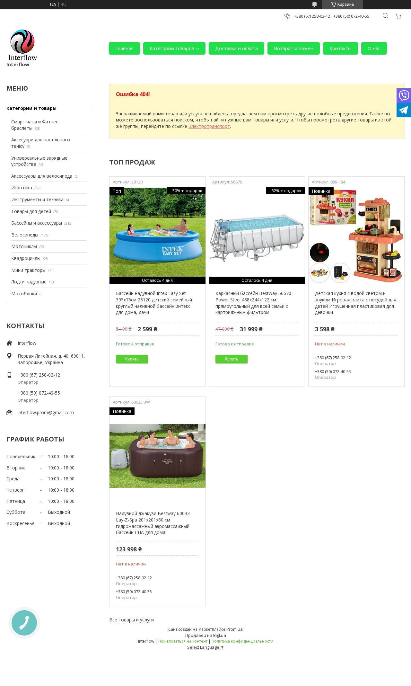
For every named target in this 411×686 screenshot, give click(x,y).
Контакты (340, 48)
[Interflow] (22, 45)
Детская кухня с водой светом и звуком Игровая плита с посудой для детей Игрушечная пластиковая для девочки (355, 302)
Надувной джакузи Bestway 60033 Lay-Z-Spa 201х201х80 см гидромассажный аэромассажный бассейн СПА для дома (153, 522)
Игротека (21, 187)
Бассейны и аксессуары (36, 223)
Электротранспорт (209, 126)
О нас (374, 48)
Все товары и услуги (131, 620)
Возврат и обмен (293, 48)
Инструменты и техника (37, 199)
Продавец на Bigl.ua (205, 635)
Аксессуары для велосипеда (41, 176)
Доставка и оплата (236, 48)
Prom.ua (234, 629)
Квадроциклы (25, 258)
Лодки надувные (29, 282)
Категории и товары (31, 108)
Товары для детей (31, 211)
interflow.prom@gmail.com (46, 412)
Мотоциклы (24, 246)
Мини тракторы (28, 270)
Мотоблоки (24, 293)
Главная (124, 48)
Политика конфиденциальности (242, 641)
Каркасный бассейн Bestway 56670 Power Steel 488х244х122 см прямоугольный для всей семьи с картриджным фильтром (253, 302)
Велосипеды (24, 235)
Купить (132, 359)
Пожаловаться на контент (182, 641)
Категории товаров (172, 48)
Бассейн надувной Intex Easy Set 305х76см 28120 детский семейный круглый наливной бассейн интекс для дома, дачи (154, 302)
